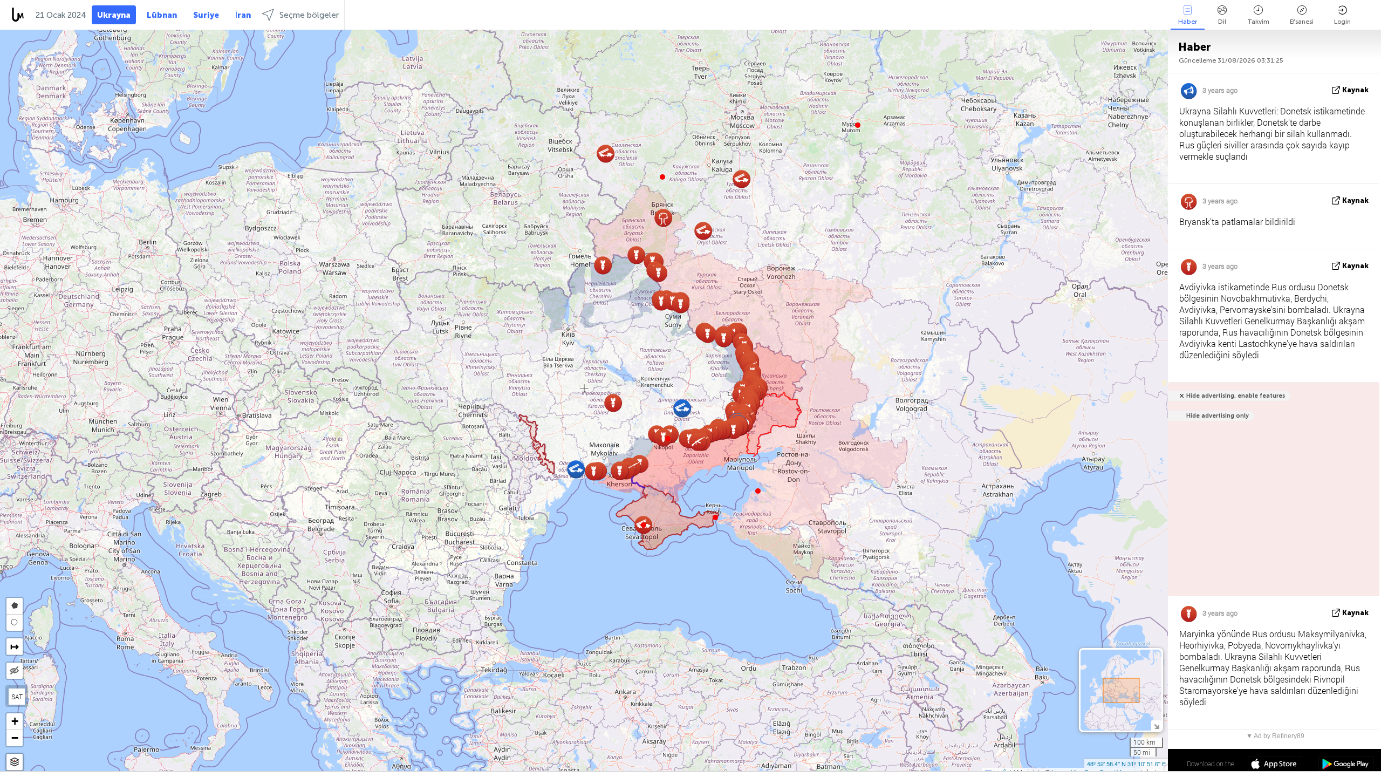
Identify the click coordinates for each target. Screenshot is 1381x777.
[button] (668, 438)
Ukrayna (114, 15)
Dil (1222, 21)
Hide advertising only (1217, 415)
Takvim (1258, 21)
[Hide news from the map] (14, 671)
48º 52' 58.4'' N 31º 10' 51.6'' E (1126, 763)
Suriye (206, 15)
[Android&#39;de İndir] (1345, 765)
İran (243, 15)
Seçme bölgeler (309, 15)
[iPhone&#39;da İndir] (1275, 765)
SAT (17, 696)
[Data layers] (14, 762)
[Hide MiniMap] (1156, 725)
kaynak (1355, 90)
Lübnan (162, 15)
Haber (1187, 21)
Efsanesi (1302, 21)
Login (1342, 21)
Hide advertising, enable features (1235, 395)
